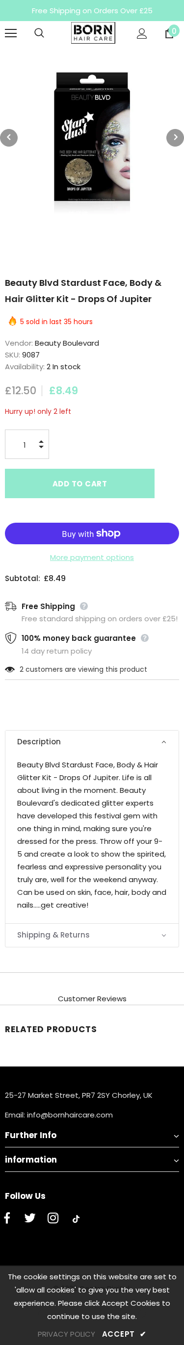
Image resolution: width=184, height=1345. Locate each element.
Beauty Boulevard (67, 343)
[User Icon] (142, 33)
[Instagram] (53, 1219)
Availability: (25, 366)
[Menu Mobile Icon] (11, 33)
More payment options (92, 557)
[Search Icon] (49, 33)
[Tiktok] (76, 1219)
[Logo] (93, 33)
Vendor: (19, 343)
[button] (92, 742)
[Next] (175, 138)
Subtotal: (22, 578)
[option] (92, 137)
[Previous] (9, 138)
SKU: (12, 355)
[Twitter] (30, 1219)
